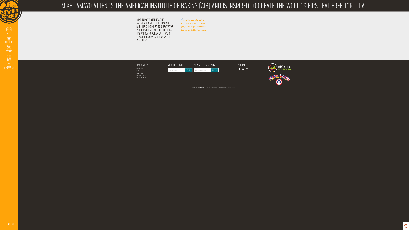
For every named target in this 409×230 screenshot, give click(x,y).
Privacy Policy (142, 78)
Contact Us (140, 69)
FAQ (137, 71)
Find (188, 70)
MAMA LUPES (140, 75)
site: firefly (231, 87)
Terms (208, 87)
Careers (139, 73)
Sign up (214, 70)
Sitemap (214, 87)
